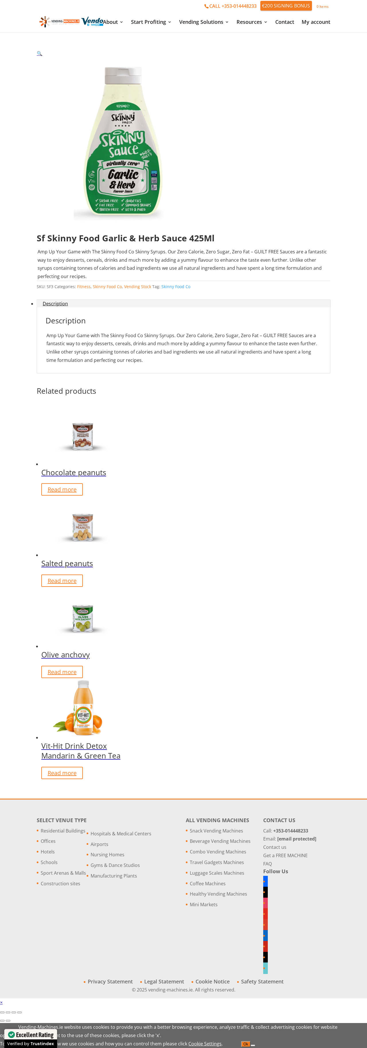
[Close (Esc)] (19, 1012)
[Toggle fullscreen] (8, 1012)
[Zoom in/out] (2, 1012)
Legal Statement (164, 981)
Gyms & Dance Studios (115, 865)
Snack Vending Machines (216, 831)
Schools (49, 862)
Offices (48, 841)
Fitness (84, 286)
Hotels (48, 852)
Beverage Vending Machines (220, 841)
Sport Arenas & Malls (63, 873)
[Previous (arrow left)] (2, 1021)
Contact (284, 22)
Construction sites (60, 883)
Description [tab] (55, 303)
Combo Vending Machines (218, 852)
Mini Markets (204, 904)
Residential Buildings (63, 831)
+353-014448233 (290, 831)
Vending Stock (137, 286)
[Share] (13, 1012)
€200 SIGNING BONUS (286, 6)
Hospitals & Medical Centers (121, 833)
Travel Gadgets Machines (217, 862)
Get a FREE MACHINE (285, 855)
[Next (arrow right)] (8, 1021)
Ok (245, 1044)
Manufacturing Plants (114, 876)
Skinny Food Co (107, 286)
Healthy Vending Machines (218, 894)
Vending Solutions (201, 22)
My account (316, 22)
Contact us (274, 847)
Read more (62, 489)
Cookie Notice (213, 981)
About (110, 22)
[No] (253, 1045)
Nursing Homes (107, 854)
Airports (99, 844)
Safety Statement (262, 981)
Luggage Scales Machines (217, 873)
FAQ (267, 864)
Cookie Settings (205, 1044)
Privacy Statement (110, 981)
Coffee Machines (208, 883)
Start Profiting (148, 22)
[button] (39, 53)
